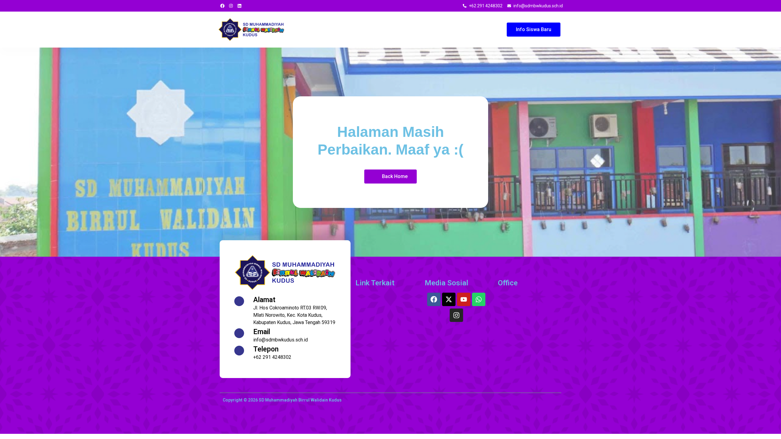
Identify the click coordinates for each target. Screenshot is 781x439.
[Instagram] (456, 315)
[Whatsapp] (478, 299)
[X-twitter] (448, 299)
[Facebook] (434, 299)
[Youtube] (463, 299)
